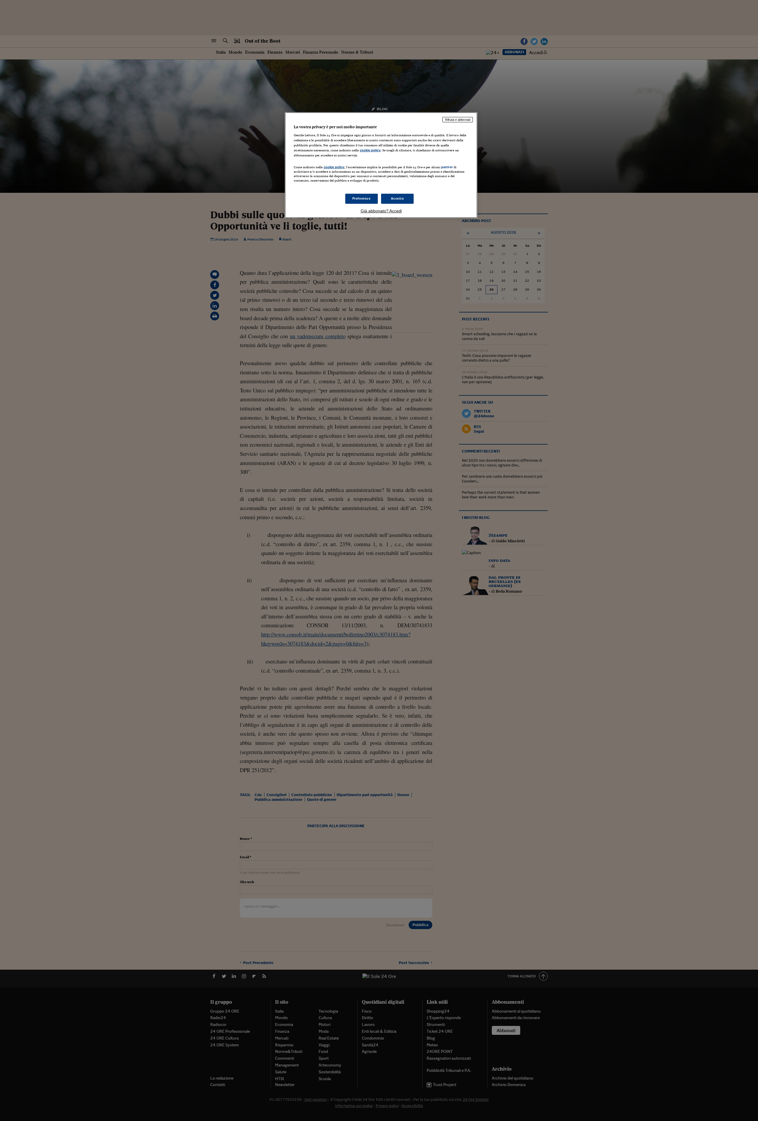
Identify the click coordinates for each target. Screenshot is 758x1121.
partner (447, 167)
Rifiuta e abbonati (457, 119)
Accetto (397, 198)
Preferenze (361, 198)
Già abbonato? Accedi (381, 211)
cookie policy (370, 150)
